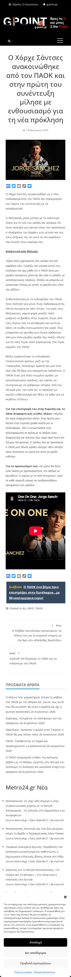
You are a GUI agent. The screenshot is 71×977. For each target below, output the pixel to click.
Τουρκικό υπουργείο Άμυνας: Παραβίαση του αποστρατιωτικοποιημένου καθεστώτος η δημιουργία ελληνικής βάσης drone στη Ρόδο (34, 851)
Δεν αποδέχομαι (35, 953)
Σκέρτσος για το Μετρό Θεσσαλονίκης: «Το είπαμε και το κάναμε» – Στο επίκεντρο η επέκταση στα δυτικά (32, 874)
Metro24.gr (21, 820)
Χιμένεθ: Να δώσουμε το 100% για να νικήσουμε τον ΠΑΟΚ (33, 658)
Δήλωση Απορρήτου (44, 972)
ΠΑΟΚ (39, 608)
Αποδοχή (36, 942)
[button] (65, 897)
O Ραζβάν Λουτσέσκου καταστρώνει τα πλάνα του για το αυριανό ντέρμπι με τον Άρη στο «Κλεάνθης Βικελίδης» (37, 633)
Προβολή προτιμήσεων (35, 963)
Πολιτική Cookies (23, 972)
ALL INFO (28, 608)
